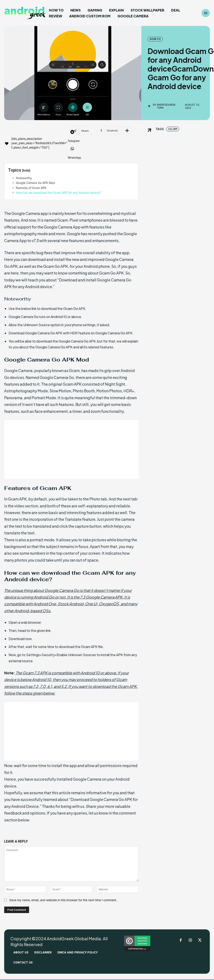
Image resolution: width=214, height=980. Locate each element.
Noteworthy (24, 178)
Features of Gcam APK (31, 188)
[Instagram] (190, 940)
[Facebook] (180, 940)
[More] (127, 130)
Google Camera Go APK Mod (35, 183)
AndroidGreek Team (166, 106)
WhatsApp (74, 157)
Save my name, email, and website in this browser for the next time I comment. (63, 900)
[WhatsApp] (72, 149)
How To (155, 39)
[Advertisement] (71, 449)
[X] (200, 940)
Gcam (172, 129)
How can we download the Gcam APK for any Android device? (58, 192)
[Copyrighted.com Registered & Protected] (137, 950)
